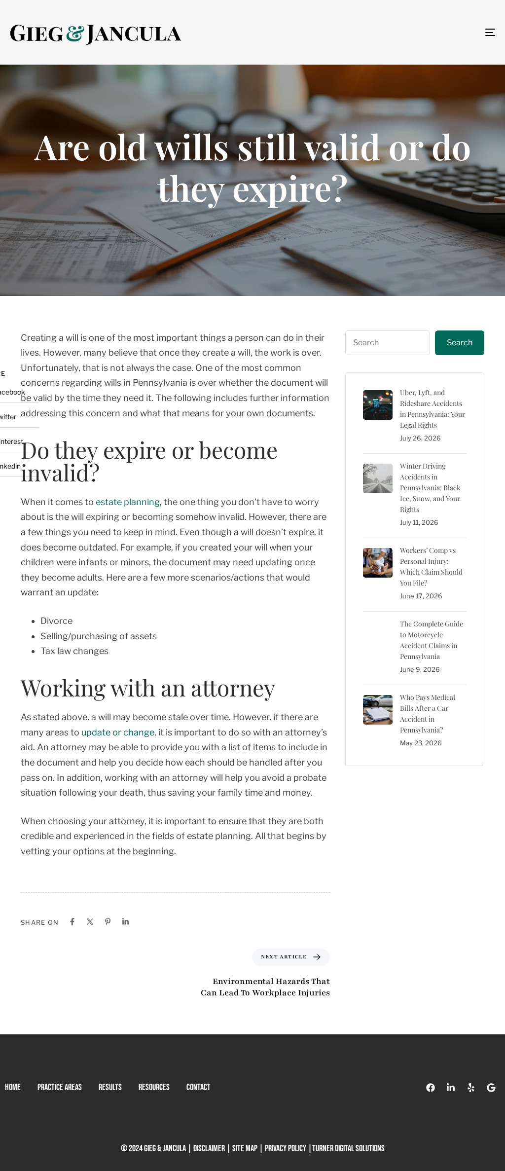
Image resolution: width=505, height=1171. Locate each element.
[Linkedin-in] (451, 1088)
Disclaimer (209, 1148)
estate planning (128, 502)
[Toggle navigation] (414, 32)
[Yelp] (471, 1088)
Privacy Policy (285, 1148)
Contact (198, 1087)
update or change (117, 732)
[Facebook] (430, 1088)
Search (459, 342)
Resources (154, 1087)
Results (110, 1087)
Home (13, 1087)
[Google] (491, 1088)
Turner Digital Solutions (348, 1148)
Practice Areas (59, 1087)
